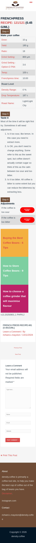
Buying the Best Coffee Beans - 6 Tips (13, 242)
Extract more (27, 210)
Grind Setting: (8, 57)
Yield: (4, 45)
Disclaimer (7, 493)
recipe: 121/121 (13, 22)
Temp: (4, 72)
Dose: (4, 39)
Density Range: (8, 89)
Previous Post (18, 347)
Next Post (18, 354)
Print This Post (9, 455)
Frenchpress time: (10, 78)
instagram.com (9, 500)
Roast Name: (7, 103)
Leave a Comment (12, 331)
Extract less (27, 220)
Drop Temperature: (10, 95)
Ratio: (4, 51)
